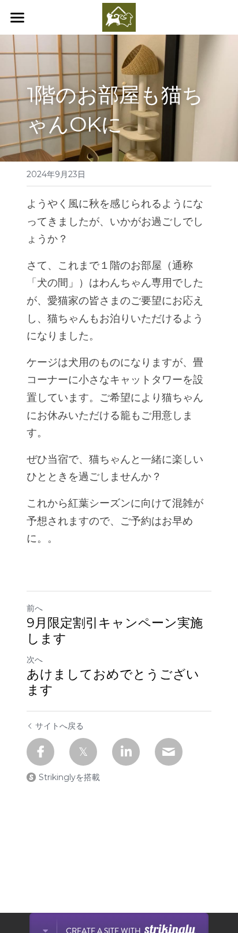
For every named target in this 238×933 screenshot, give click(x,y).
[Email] (169, 752)
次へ (35, 659)
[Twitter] (83, 752)
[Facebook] (40, 752)
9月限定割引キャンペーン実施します (115, 631)
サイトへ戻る (59, 726)
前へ (35, 608)
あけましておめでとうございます (113, 682)
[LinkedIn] (126, 752)
